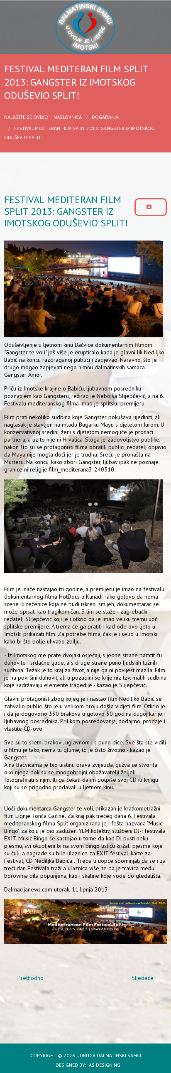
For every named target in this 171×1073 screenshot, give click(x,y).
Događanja (105, 117)
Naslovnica (68, 117)
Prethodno (30, 978)
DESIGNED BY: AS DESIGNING (85, 1065)
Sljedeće (143, 978)
